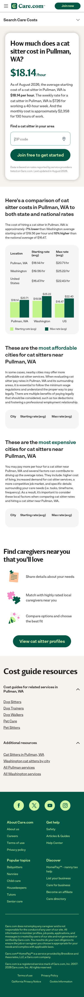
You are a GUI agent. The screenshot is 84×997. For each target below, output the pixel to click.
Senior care (15, 901)
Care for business (58, 885)
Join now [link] (68, 6)
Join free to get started (40, 155)
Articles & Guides (58, 836)
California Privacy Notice (26, 981)
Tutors (11, 894)
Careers (12, 836)
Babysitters (14, 867)
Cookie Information (61, 981)
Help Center (54, 843)
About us (13, 829)
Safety (50, 829)
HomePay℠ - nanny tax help (62, 869)
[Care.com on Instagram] (65, 805)
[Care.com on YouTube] (50, 805)
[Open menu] (6, 6)
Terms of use (16, 843)
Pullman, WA (19, 263)
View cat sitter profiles (42, 641)
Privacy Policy (49, 975)
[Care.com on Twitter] (34, 805)
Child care (14, 881)
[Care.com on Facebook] (19, 805)
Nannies (12, 874)
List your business (58, 878)
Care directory (56, 899)
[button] (42, 20)
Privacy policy (16, 850)
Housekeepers (16, 888)
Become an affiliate (59, 892)
